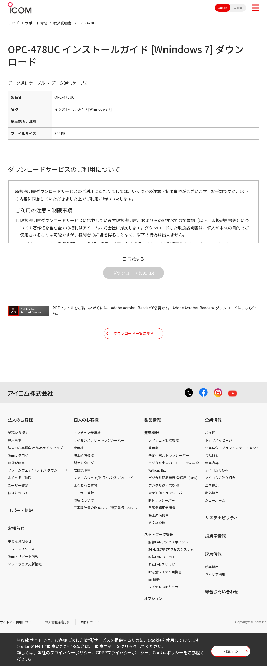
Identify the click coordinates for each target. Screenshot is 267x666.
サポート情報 (36, 23)
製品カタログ (18, 455)
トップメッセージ (218, 440)
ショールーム (215, 500)
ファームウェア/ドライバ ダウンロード (38, 470)
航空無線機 (156, 522)
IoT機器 (154, 579)
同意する (136, 259)
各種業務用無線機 (161, 507)
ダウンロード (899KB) (133, 273)
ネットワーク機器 (158, 534)
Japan (222, 8)
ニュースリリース (21, 548)
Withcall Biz (157, 470)
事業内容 (212, 462)
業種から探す (18, 432)
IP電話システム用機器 (165, 571)
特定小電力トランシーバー (168, 455)
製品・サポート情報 (23, 556)
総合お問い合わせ (221, 591)
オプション (153, 598)
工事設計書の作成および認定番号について (106, 507)
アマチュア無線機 (87, 432)
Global (238, 8)
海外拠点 (212, 492)
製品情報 (152, 420)
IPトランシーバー (161, 500)
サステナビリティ (221, 517)
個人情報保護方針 (57, 622)
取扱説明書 (62, 23)
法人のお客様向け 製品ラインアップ (35, 447)
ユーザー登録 (18, 485)
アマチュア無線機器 (163, 440)
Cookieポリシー (168, 652)
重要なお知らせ (20, 541)
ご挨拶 (210, 432)
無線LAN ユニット (162, 556)
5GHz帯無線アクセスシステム (171, 549)
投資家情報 (215, 535)
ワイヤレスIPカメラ (163, 586)
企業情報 (213, 420)
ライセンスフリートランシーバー (99, 440)
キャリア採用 (215, 574)
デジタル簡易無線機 (163, 485)
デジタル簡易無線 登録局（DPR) (172, 477)
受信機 (79, 447)
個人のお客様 (86, 420)
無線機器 (151, 432)
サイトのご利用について (17, 622)
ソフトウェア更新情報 (25, 563)
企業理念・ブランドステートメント (232, 447)
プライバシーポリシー (71, 652)
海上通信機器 (84, 455)
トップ (13, 23)
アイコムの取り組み (220, 477)
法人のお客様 (20, 420)
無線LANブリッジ (161, 564)
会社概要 (212, 455)
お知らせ (16, 528)
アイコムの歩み (216, 470)
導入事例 (14, 440)
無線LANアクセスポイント (168, 541)
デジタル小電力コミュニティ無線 (173, 462)
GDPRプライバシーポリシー (122, 652)
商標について (90, 622)
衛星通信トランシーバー (167, 492)
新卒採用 (212, 566)
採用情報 (213, 553)
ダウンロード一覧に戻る (133, 333)
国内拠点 (212, 485)
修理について (18, 492)
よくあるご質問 (20, 477)
